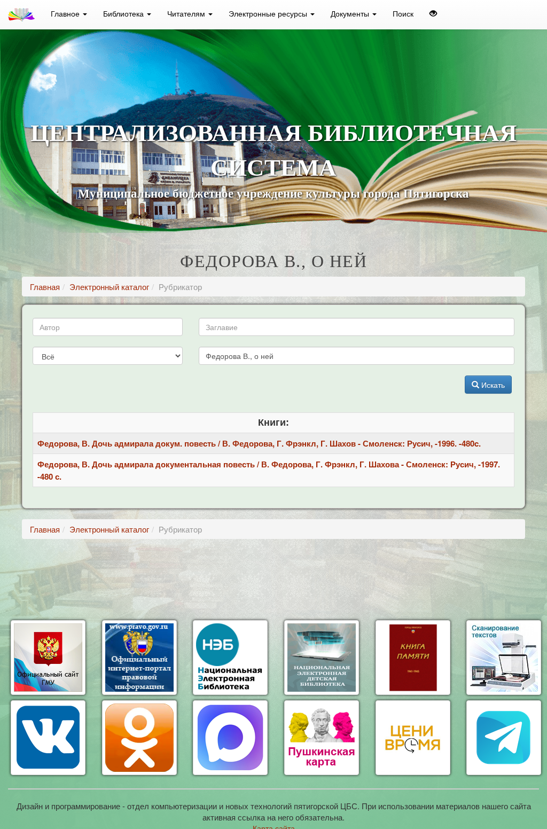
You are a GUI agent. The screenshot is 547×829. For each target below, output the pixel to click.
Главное (66, 13)
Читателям (187, 13)
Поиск (403, 13)
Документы (351, 13)
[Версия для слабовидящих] (433, 13)
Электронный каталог (109, 286)
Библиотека (124, 13)
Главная (45, 286)
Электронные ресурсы (269, 13)
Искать (492, 384)
